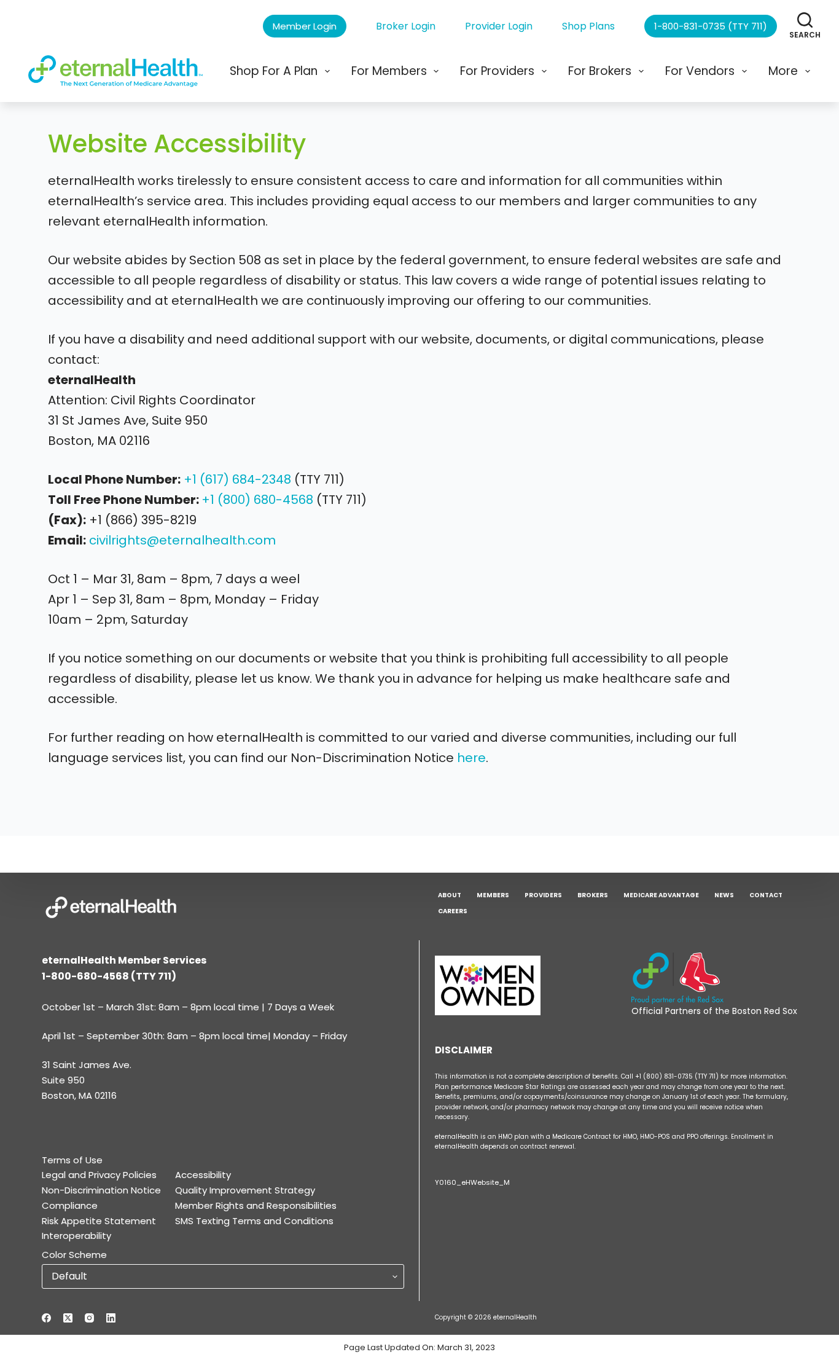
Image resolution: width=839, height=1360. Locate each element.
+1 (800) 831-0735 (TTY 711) (677, 1076)
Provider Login (499, 26)
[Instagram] (89, 1318)
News (724, 895)
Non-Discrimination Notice (101, 1190)
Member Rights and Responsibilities (256, 1205)
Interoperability (76, 1235)
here (471, 757)
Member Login (305, 26)
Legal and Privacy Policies (99, 1174)
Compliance (70, 1205)
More (783, 71)
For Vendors (700, 71)
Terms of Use (72, 1160)
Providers (543, 895)
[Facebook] (46, 1318)
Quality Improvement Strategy (245, 1190)
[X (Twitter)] (67, 1318)
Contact (765, 895)
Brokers (592, 895)
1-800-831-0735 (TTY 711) (710, 26)
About (449, 895)
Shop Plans (588, 26)
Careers (452, 911)
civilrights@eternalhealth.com (182, 540)
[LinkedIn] (110, 1318)
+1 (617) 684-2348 (237, 479)
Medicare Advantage (661, 895)
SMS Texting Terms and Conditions (254, 1220)
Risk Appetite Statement (99, 1220)
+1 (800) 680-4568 (257, 499)
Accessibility (203, 1174)
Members (493, 895)
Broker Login (405, 26)
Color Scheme (74, 1254)
